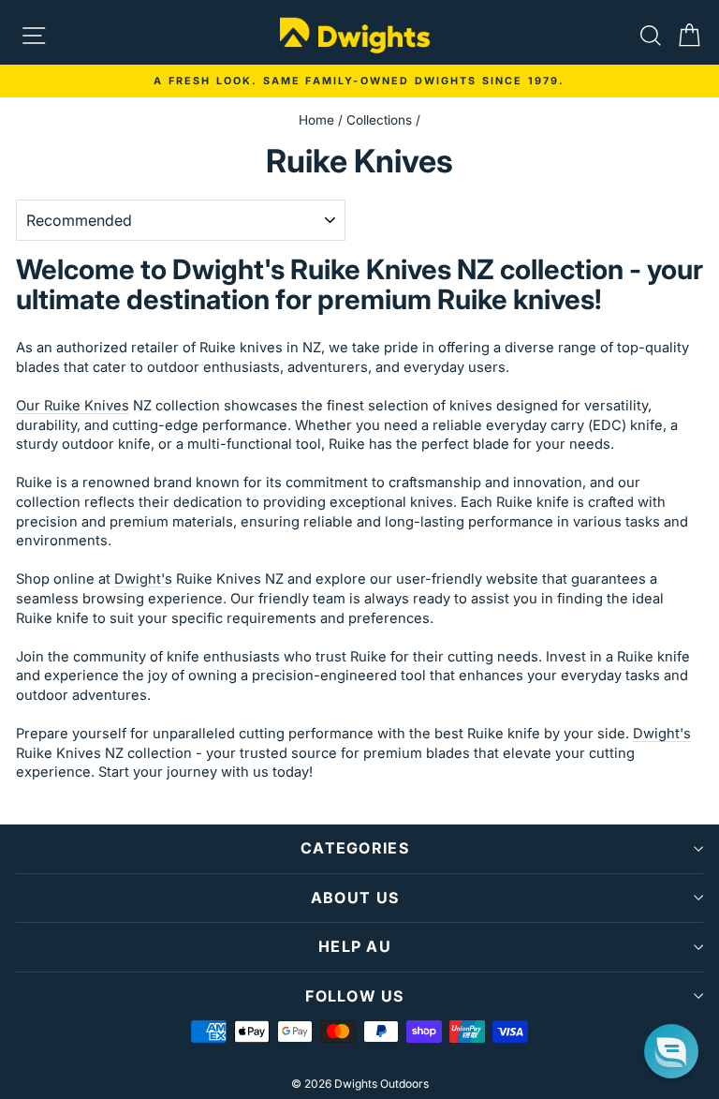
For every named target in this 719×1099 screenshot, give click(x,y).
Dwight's (143, 579)
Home (316, 119)
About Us (355, 897)
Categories (355, 848)
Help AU (354, 946)
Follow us (354, 996)
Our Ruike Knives (72, 405)
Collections (379, 119)
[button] (671, 1051)
